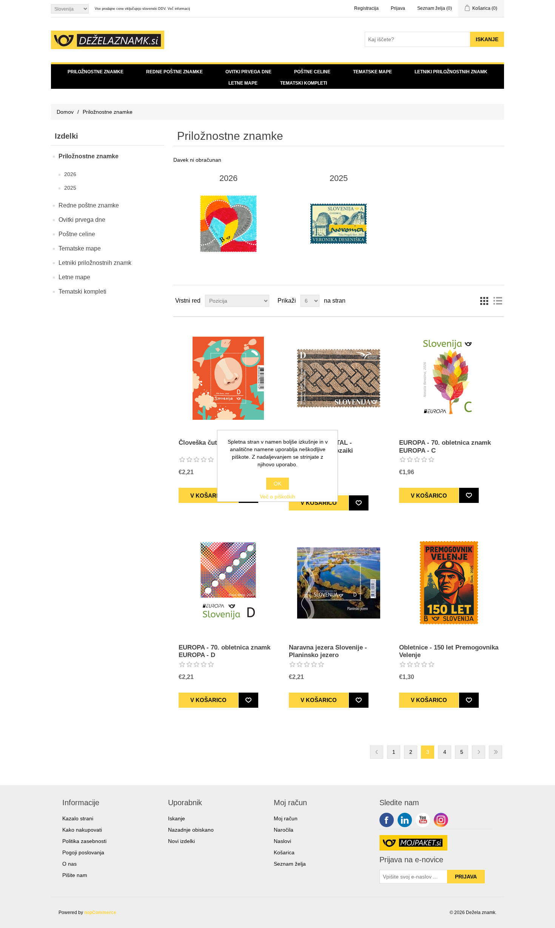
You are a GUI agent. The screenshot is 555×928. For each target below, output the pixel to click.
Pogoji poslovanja (83, 852)
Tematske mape (372, 71)
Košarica (284, 852)
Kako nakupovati (82, 830)
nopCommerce (100, 912)
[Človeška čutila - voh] (228, 378)
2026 (70, 174)
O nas (69, 864)
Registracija (366, 8)
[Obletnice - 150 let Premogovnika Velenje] (448, 582)
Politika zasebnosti (84, 841)
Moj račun (286, 818)
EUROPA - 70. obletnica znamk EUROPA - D (224, 651)
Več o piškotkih (277, 496)
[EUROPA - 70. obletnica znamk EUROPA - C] (448, 378)
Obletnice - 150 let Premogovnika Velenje (448, 651)
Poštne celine (312, 71)
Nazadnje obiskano (191, 830)
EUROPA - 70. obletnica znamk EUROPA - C (445, 446)
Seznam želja (290, 864)
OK (277, 484)
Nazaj (376, 752)
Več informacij (179, 9)
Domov (65, 112)
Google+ (441, 820)
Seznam (497, 301)
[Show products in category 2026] (228, 223)
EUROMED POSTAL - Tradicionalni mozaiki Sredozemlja (321, 450)
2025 (70, 188)
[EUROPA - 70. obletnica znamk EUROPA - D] (228, 582)
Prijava (398, 8)
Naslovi (282, 841)
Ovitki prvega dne (248, 71)
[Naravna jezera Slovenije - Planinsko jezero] (338, 582)
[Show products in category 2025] (338, 223)
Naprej (478, 752)
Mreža (484, 301)
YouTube (423, 820)
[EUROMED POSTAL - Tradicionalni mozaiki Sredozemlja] (338, 378)
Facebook (386, 820)
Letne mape (242, 83)
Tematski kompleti (303, 83)
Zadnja (495, 752)
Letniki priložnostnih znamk (451, 71)
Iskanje (176, 818)
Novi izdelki (181, 841)
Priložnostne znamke (95, 71)
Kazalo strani (77, 818)
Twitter (405, 820)
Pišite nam (74, 875)
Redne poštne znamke (174, 71)
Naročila (283, 830)
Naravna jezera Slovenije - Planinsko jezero (328, 651)
